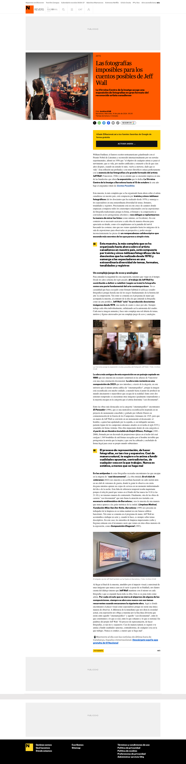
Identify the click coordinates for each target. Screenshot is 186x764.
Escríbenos (77, 745)
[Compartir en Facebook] (108, 123)
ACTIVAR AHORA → (126, 144)
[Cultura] (30, 9)
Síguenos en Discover (35, 3)
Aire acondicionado (149, 3)
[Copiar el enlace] (117, 123)
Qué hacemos (43, 748)
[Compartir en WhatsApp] (99, 123)
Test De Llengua (52, 3)
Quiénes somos (44, 745)
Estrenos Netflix (112, 3)
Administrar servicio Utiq (131, 757)
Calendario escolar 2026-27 (73, 3)
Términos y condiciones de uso (134, 745)
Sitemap (76, 748)
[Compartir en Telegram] (104, 123)
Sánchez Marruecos (94, 3)
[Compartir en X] (94, 123)
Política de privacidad (129, 748)
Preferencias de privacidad (132, 754)
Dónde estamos (44, 751)
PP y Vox (136, 3)
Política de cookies (127, 751)
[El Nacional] (29, 747)
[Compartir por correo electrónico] (113, 123)
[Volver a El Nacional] (52, 9)
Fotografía (98, 650)
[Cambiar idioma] (80, 9)
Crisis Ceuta (126, 3)
